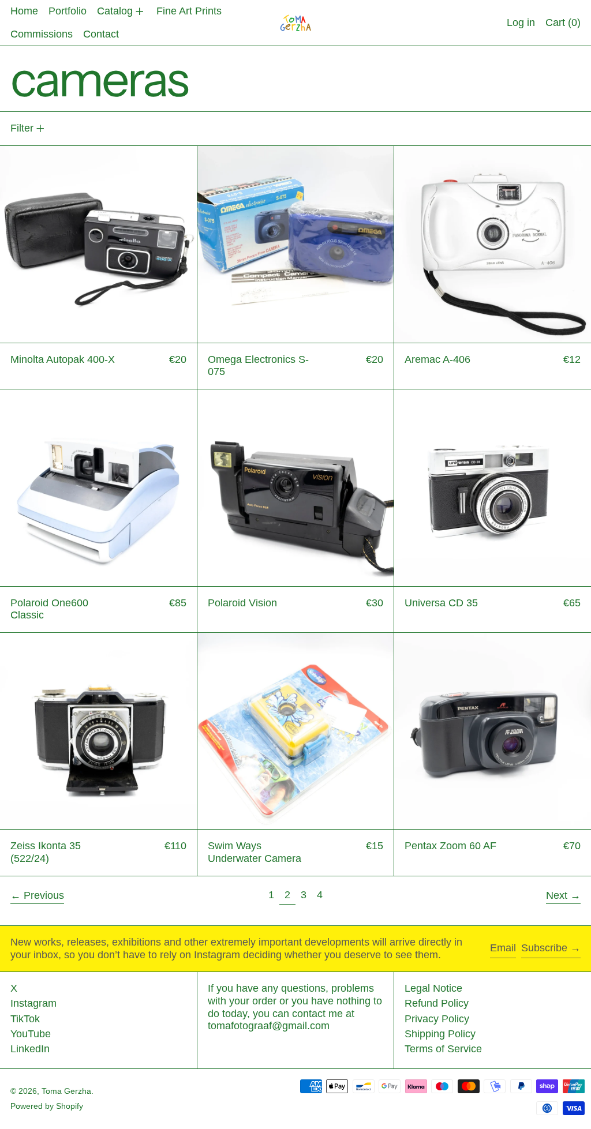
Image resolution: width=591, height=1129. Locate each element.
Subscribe (544, 948)
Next (556, 895)
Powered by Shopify (46, 1106)
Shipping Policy (440, 1034)
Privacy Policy (437, 1019)
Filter (21, 128)
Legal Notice (433, 988)
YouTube (30, 1034)
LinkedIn (30, 1049)
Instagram (33, 1003)
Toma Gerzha (66, 1091)
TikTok (25, 1019)
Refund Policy (437, 1003)
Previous (44, 895)
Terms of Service (443, 1049)
